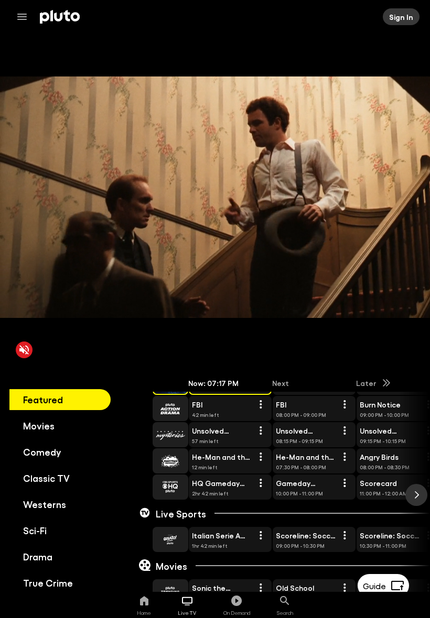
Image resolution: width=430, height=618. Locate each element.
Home (144, 613)
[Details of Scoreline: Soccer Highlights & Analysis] (344, 535)
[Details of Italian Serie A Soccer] (260, 535)
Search (285, 613)
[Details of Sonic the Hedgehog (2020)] (260, 588)
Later (366, 383)
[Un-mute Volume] (24, 349)
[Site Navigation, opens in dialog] (25, 17)
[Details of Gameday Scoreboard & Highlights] (344, 483)
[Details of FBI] (260, 405)
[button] (158, 408)
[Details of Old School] (344, 588)
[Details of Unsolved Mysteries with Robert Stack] (260, 431)
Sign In (401, 17)
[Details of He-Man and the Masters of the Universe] (260, 457)
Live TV (187, 613)
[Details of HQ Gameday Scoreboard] (260, 483)
